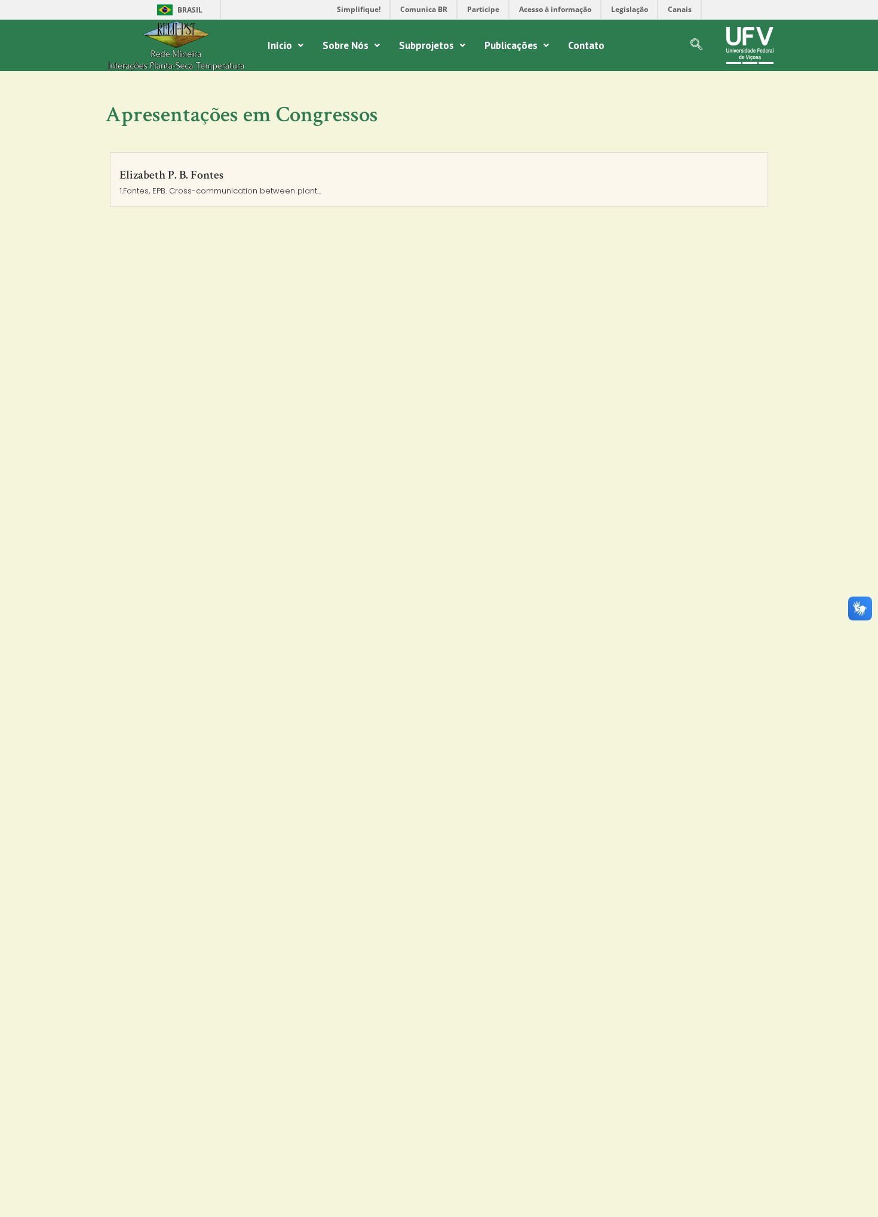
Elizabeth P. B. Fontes (171, 175)
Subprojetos (426, 45)
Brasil (177, 10)
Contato (586, 45)
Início (280, 45)
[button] (285, 45)
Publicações (511, 45)
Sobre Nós (346, 45)
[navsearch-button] (696, 45)
